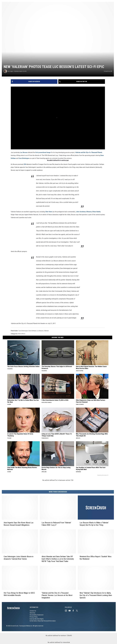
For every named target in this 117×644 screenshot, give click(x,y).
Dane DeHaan (32, 330)
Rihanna (89, 212)
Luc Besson (24, 152)
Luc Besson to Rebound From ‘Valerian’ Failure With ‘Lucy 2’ (56, 523)
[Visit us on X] (77, 611)
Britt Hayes (10, 71)
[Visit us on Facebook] (74, 611)
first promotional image (43, 152)
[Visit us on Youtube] (70, 611)
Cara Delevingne (24, 158)
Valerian (46, 330)
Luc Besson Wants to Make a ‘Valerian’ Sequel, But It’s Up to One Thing (94, 523)
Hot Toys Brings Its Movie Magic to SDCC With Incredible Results (19, 594)
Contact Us (33, 611)
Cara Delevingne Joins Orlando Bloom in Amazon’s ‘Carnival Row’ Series (18, 557)
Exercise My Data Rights (37, 619)
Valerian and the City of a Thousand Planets (88, 152)
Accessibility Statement (36, 615)
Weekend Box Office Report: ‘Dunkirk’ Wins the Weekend (95, 557)
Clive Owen (48, 212)
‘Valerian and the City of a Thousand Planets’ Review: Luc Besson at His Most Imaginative (57, 595)
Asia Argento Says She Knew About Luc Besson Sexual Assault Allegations (18, 523)
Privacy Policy (34, 617)
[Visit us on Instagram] (66, 611)
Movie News (21, 333)
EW (25, 164)
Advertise (32, 613)
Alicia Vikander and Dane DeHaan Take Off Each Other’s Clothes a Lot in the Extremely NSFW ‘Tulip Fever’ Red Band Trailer (58, 558)
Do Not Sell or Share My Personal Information (43, 621)
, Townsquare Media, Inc (25, 626)
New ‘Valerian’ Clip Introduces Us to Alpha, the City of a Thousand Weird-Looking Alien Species (96, 595)
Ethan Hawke (96, 212)
